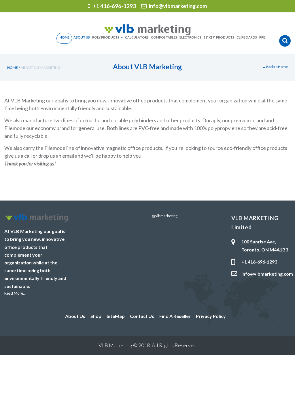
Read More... (15, 293)
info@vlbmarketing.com (178, 6)
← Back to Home (275, 66)
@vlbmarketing (164, 215)
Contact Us (142, 316)
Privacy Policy (211, 316)
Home (12, 67)
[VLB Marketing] (147, 28)
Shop (95, 316)
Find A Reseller (175, 316)
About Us (75, 316)
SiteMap (116, 316)
